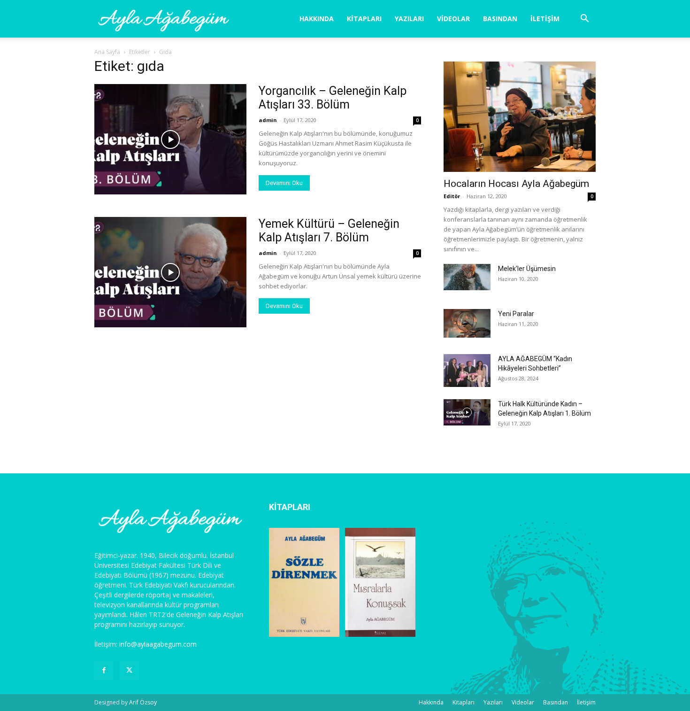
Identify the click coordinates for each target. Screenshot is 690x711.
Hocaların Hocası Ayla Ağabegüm (516, 183)
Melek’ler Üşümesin (527, 268)
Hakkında (316, 18)
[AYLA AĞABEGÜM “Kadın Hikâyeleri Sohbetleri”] (467, 370)
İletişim (545, 18)
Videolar (453, 18)
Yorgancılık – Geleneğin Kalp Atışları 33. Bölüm (332, 97)
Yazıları (409, 18)
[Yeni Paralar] (467, 323)
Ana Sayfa (107, 52)
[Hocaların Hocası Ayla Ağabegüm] (520, 117)
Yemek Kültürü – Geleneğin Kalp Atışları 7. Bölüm (329, 230)
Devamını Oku (284, 182)
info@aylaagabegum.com (158, 644)
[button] (584, 19)
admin (268, 120)
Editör (452, 196)
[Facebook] (103, 670)
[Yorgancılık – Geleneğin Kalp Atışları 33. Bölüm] (170, 139)
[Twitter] (129, 670)
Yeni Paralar (516, 313)
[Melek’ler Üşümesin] (467, 277)
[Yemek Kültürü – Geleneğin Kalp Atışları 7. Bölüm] (170, 272)
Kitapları (364, 18)
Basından (500, 18)
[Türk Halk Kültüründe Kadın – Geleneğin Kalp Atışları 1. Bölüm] (467, 412)
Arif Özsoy (143, 702)
